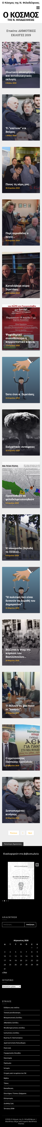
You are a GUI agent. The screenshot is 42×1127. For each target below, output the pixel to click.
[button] (37, 864)
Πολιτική (7, 1048)
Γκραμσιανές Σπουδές (12, 1053)
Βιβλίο (6, 1078)
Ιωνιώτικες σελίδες (11, 1033)
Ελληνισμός (8, 1098)
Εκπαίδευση (8, 1088)
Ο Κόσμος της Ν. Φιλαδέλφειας (20, 2)
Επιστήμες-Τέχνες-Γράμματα (15, 1093)
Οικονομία (8, 1058)
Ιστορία (7, 1068)
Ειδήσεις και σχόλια (11, 1007)
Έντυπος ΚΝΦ (9, 1108)
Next (30, 833)
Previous (13, 833)
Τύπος (6, 1083)
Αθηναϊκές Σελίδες (11, 1023)
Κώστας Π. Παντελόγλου (13, 1038)
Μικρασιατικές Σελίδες (13, 1017)
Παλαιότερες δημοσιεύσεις (13, 844)
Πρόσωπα (7, 1063)
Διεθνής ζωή (8, 1103)
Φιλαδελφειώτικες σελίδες (14, 1028)
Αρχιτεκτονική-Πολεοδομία (14, 1043)
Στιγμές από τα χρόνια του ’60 (15, 1073)
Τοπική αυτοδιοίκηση (12, 1012)
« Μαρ (4, 972)
